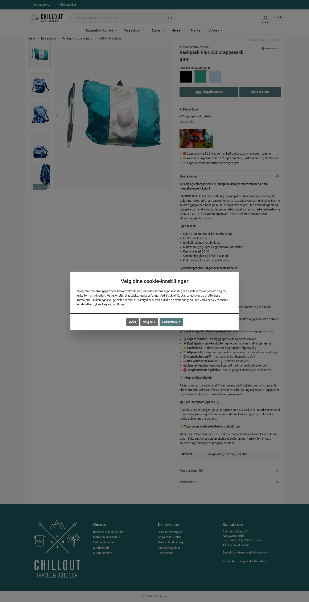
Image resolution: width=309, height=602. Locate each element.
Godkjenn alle (171, 322)
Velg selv (149, 322)
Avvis (132, 322)
